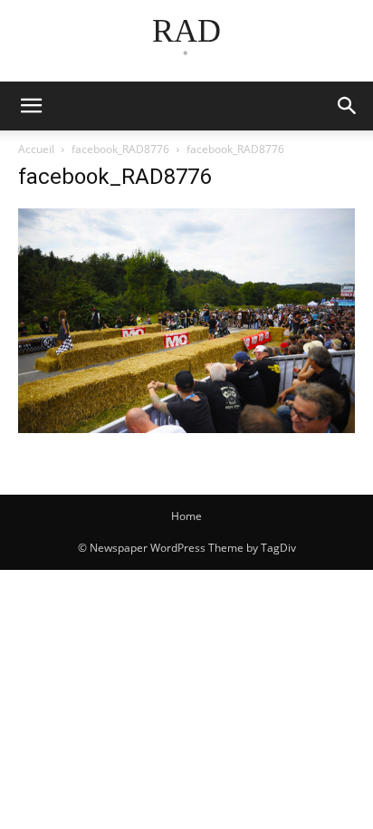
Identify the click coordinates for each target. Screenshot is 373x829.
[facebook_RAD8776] (186, 428)
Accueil (36, 149)
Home (186, 516)
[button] (347, 106)
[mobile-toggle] (31, 106)
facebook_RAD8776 (120, 149)
